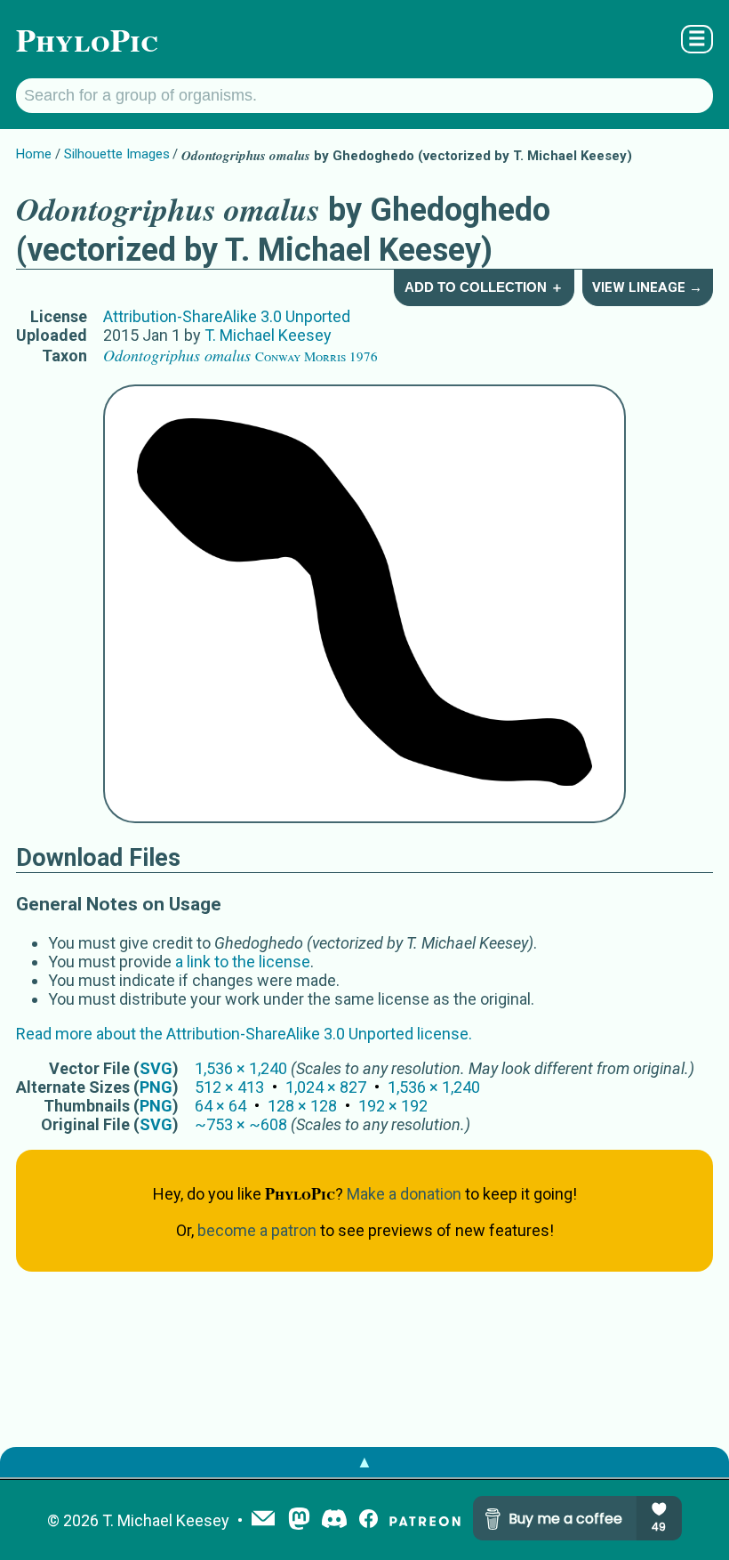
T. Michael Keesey (268, 335)
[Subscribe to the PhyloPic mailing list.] (263, 1520)
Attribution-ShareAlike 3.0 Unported (226, 316)
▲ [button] (364, 1461)
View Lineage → (647, 287)
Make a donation (404, 1193)
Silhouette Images (117, 154)
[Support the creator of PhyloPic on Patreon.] (425, 1520)
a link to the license (242, 961)
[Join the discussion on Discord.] (334, 1520)
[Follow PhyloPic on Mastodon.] (299, 1520)
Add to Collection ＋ (484, 287)
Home (34, 154)
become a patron (256, 1230)
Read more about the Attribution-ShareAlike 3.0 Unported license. (244, 1033)
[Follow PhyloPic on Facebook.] (368, 1520)
